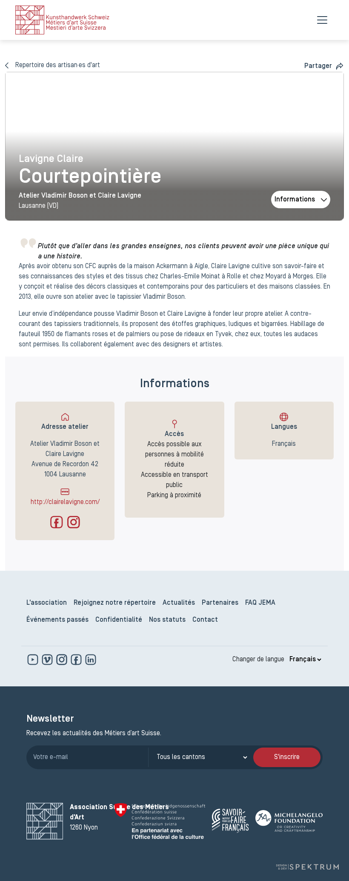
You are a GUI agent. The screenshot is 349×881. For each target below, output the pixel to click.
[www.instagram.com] (62, 660)
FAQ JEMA (260, 603)
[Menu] (322, 20)
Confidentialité (118, 620)
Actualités (179, 603)
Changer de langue (258, 660)
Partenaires (220, 603)
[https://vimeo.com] (48, 660)
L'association (46, 603)
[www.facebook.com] (77, 660)
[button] (324, 66)
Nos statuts (167, 620)
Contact (205, 620)
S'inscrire (287, 757)
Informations (295, 200)
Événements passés (57, 620)
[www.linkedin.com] (90, 660)
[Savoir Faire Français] (230, 821)
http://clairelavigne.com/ (65, 502)
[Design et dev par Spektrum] (307, 867)
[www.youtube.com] (33, 660)
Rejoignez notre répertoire (115, 603)
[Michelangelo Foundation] (289, 821)
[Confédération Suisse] (159, 821)
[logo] (62, 20)
